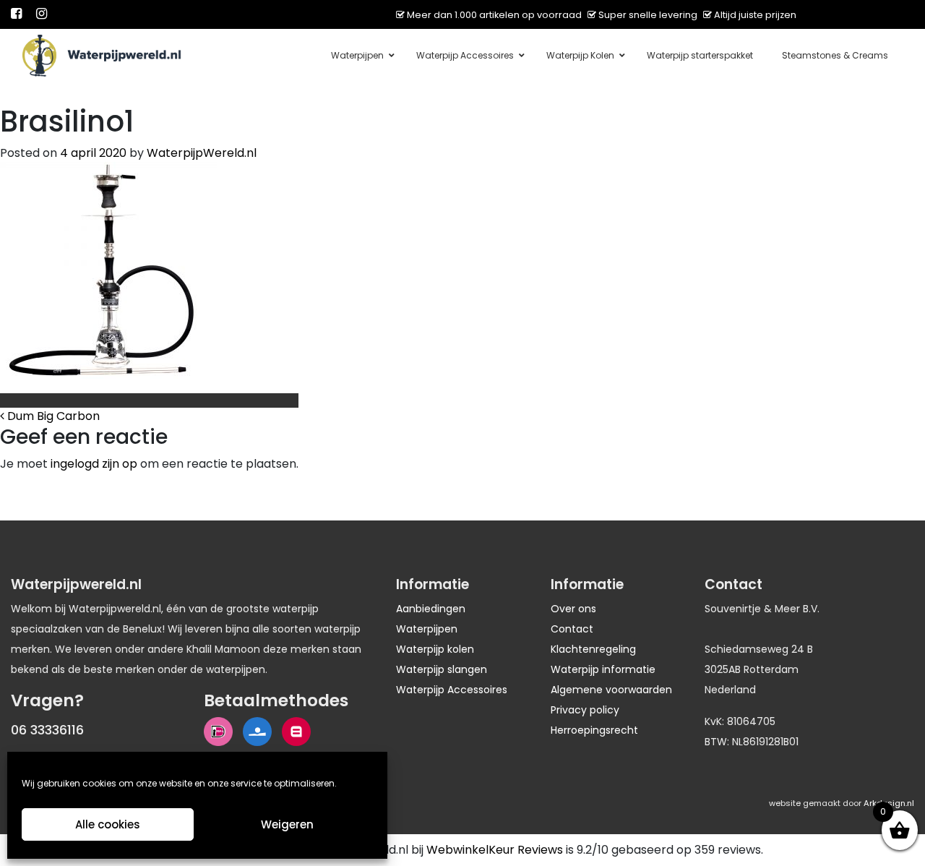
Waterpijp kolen (435, 649)
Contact (572, 629)
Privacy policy (585, 710)
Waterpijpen (426, 629)
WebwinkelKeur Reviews (494, 849)
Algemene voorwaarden (611, 689)
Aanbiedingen (430, 608)
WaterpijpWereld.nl (202, 153)
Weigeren (287, 824)
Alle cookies (107, 824)
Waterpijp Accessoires (451, 689)
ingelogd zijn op (94, 463)
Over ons (573, 608)
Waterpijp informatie (603, 669)
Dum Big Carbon (52, 416)
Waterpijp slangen (441, 669)
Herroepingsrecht (594, 730)
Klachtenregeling (593, 649)
